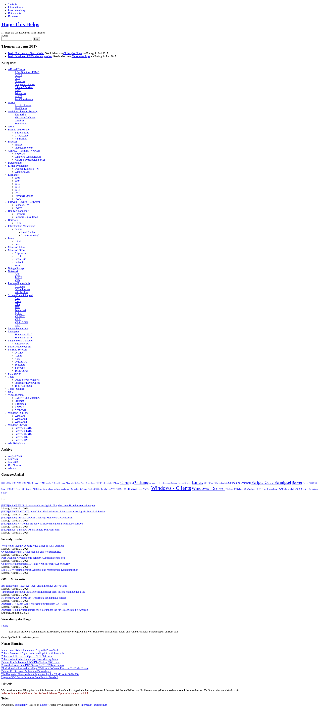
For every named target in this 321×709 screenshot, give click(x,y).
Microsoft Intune (17, 247)
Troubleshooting (30, 235)
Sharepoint (13, 331)
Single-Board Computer (20, 340)
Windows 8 (21, 418)
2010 (17, 183)
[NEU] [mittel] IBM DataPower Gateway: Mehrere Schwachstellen (37, 517)
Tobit (11, 376)
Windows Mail (22, 171)
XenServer (20, 409)
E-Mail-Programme (18, 165)
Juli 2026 (13, 459)
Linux (11, 238)
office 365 (224, 483)
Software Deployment (19, 346)
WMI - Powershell (286, 489)
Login (4, 625)
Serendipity (21, 704)
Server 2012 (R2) (24, 434)
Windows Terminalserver (28, 156)
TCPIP (18, 277)
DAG (18, 192)
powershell (244, 482)
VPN (17, 280)
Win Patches (21, 292)
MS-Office (208, 483)
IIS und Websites (24, 87)
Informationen (15, 7)
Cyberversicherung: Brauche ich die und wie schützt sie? (31, 551)
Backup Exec (22, 132)
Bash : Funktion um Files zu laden (26, 53)
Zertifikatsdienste (24, 99)
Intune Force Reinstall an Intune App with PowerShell (30, 650)
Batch (18, 301)
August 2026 (15, 456)
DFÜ (17, 274)
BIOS (18, 223)
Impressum (86, 704)
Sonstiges (20, 364)
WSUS (18, 96)
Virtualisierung (16, 394)
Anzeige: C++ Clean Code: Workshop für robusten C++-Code (34, 603)
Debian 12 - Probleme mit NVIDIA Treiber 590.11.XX (30, 662)
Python (18, 313)
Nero (17, 358)
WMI (17, 325)
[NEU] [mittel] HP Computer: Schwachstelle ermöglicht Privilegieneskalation (42, 523)
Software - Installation (26, 217)
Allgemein (20, 253)
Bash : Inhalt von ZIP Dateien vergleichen (30, 56)
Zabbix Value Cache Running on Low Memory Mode (29, 659)
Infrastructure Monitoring (21, 226)
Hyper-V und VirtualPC (27, 397)
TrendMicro (21, 123)
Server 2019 (21, 440)
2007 (17, 180)
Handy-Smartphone (18, 210)
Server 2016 (21, 437)
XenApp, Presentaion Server (30, 159)
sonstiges (19, 120)
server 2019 (32, 489)
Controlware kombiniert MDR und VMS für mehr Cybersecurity (35, 563)
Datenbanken (15, 162)
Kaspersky (20, 114)
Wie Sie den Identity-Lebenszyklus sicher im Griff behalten (32, 545)
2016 (17, 189)
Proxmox (19, 400)
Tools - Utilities (16, 388)
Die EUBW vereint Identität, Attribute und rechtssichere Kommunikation (39, 569)
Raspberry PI (22, 343)
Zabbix (18, 229)
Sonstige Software (17, 349)
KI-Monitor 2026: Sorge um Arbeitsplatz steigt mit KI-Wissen (33, 597)
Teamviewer (21, 370)
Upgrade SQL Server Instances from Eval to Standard (29, 677)
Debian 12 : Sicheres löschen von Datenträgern (26, 671)
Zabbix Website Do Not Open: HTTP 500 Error (26, 656)
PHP (17, 307)
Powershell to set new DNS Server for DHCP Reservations (32, 665)
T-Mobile (20, 367)
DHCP (18, 75)
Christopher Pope (72, 53)
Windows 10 (21, 415)
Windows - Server (17, 424)
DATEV (19, 352)
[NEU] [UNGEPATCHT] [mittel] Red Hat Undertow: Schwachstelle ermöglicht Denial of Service (53, 511)
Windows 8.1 (22, 421)
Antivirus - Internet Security (22, 111)
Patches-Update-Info (19, 283)
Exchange (13, 174)
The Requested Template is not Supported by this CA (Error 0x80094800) (40, 674)
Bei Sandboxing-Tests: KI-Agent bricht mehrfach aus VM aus (34, 585)
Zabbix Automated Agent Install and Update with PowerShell (33, 653)
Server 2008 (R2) (24, 431)
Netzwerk (13, 271)
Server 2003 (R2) (24, 428)
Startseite (13, 4)
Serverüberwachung (18, 328)
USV (11, 391)
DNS (17, 78)
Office (216, 483)
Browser (12, 141)
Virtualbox (20, 403)
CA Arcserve (21, 135)
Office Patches (22, 289)
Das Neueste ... (16, 465)
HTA (17, 304)
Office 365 (20, 259)
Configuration (28, 232)
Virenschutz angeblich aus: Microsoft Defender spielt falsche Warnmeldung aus (43, 591)
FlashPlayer (21, 108)
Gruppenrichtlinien (25, 84)
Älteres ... (13, 468)
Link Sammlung (16, 10)
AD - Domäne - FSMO (27, 72)
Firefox (18, 144)
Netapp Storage (16, 268)
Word (18, 265)
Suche (4, 35)
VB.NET (20, 316)
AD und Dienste (16, 69)
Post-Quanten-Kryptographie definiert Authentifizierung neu (33, 557)
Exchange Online (24, 195)
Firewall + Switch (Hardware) (24, 201)
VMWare (20, 153)
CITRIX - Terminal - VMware (24, 150)
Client (18, 241)
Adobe (11, 102)
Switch (18, 207)
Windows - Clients (18, 412)
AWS (11, 126)
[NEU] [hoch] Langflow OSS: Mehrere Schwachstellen (30, 529)
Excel (18, 256)
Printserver (20, 93)
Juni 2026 (13, 462)
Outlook (19, 262)
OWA (18, 198)
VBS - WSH (21, 322)
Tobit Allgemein (23, 385)
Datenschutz (14, 13)
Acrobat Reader (23, 105)
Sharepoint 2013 (23, 337)
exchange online (155, 483)
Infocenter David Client (27, 382)
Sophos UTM (22, 204)
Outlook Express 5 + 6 (27, 168)
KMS (18, 90)
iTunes (18, 355)
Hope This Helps (20, 24)
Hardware (20, 213)
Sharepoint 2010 (23, 334)
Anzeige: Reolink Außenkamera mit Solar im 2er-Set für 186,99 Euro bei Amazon (44, 609)
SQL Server (14, 373)
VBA (18, 319)
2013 (17, 186)
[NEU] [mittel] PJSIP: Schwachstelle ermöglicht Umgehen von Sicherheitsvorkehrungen (48, 505)
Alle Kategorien (16, 443)
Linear (43, 704)
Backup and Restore (18, 129)
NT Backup (21, 138)
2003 (17, 177)
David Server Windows (27, 379)
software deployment (62, 489)
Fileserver (20, 81)
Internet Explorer (24, 147)
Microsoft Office (17, 250)
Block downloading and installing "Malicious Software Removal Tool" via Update (44, 668)
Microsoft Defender (25, 117)
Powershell (20, 310)
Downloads (14, 16)
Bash (17, 298)
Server (18, 244)
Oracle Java (21, 361)
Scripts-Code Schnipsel (20, 295)
